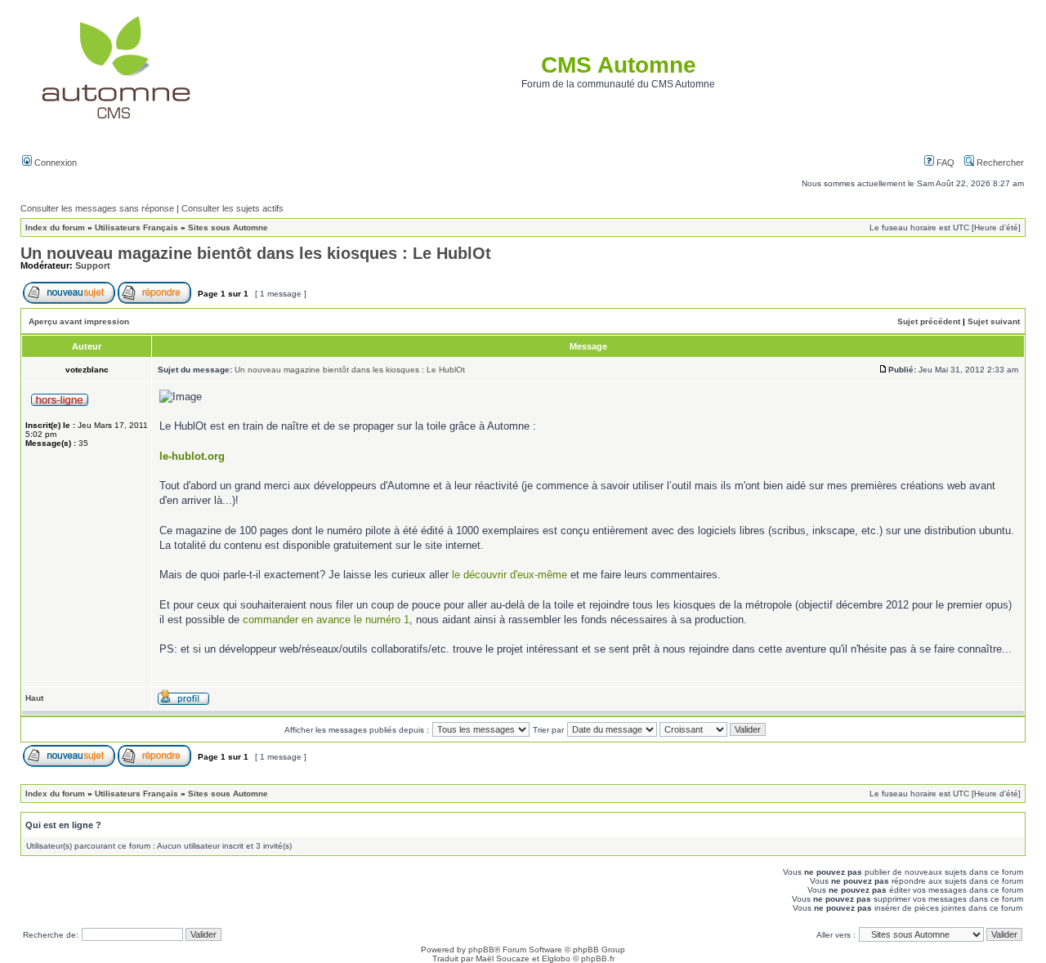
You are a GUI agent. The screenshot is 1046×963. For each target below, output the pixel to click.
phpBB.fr (598, 958)
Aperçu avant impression (79, 321)
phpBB (481, 949)
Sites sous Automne (228, 227)
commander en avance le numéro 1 (326, 619)
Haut (34, 697)
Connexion (54, 162)
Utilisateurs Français (136, 227)
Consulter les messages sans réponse (97, 208)
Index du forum (55, 227)
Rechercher (999, 162)
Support (92, 265)
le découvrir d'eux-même (509, 574)
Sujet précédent (928, 321)
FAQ (944, 162)
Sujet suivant (994, 321)
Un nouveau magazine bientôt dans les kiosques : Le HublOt (255, 253)
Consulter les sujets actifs (232, 208)
